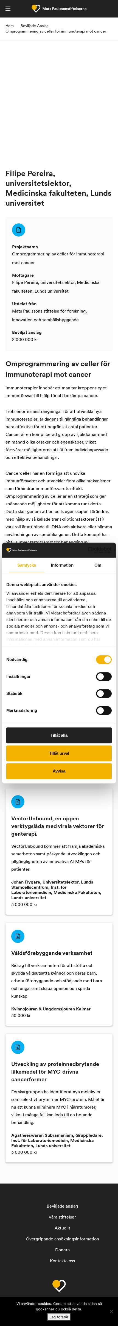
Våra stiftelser (62, 1217)
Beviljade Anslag (35, 26)
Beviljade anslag (62, 1206)
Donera (62, 1250)
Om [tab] (97, 565)
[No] (111, 1311)
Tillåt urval (59, 753)
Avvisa (59, 771)
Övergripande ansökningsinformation (62, 1239)
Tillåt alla (59, 735)
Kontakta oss (62, 1261)
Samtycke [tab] (26, 565)
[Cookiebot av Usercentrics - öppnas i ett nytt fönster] (88, 550)
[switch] (104, 676)
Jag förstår (59, 1317)
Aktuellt (62, 1228)
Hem (9, 26)
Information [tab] (62, 565)
